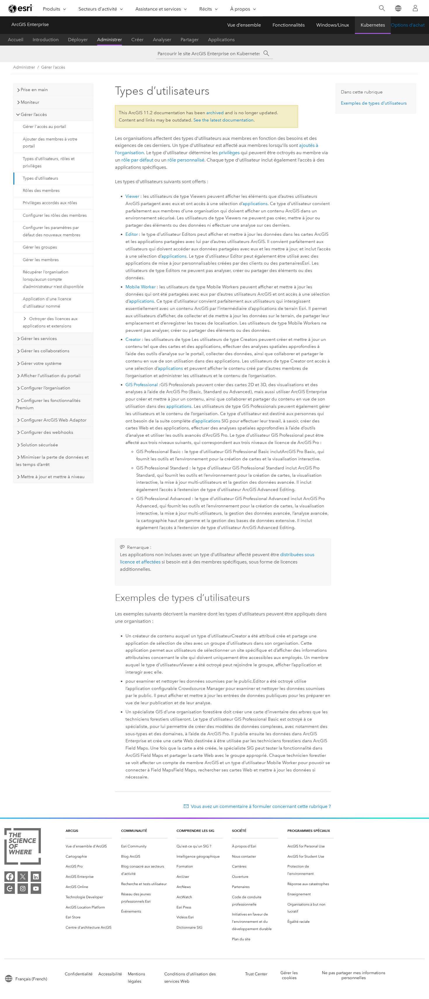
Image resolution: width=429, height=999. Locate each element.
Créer (137, 39)
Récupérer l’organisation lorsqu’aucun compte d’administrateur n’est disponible (53, 279)
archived (215, 112)
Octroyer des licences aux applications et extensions (50, 322)
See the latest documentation (223, 120)
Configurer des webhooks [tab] (47, 432)
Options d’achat (408, 25)
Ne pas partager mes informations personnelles (353, 975)
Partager (190, 39)
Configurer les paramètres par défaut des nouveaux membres (51, 231)
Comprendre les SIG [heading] (195, 830)
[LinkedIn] (36, 876)
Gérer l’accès (53, 67)
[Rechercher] (382, 8)
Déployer (78, 39)
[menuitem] (89, 846)
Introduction (46, 39)
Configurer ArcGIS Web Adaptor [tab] (53, 420)
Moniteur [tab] (30, 102)
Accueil (15, 39)
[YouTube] (36, 888)
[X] (23, 876)
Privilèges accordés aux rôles (50, 202)
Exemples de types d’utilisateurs (374, 103)
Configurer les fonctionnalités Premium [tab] (48, 404)
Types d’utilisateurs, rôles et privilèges (48, 162)
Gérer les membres (41, 259)
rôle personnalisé (186, 160)
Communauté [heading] (134, 830)
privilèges (229, 152)
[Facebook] (9, 876)
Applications (221, 39)
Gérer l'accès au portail (44, 126)
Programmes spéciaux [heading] (308, 830)
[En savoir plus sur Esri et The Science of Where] (22, 847)
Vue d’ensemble (244, 25)
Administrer (109, 39)
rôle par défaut (137, 160)
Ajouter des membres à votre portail (50, 143)
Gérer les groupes (40, 247)
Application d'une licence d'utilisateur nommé (47, 302)
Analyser (162, 39)
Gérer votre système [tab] (41, 363)
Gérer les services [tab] (39, 338)
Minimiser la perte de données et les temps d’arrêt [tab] (52, 461)
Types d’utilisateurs (40, 178)
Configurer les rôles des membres (55, 215)
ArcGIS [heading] (72, 830)
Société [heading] (239, 830)
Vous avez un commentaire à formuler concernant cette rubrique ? (261, 806)
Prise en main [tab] (34, 89)
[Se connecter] (415, 8)
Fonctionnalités (289, 25)
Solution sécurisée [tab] (39, 445)
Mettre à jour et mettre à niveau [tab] (53, 476)
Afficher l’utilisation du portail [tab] (51, 375)
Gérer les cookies (289, 975)
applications (255, 203)
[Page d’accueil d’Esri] (20, 8)
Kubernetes (373, 25)
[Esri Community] (9, 888)
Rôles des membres (41, 190)
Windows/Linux (332, 25)
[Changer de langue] (398, 8)
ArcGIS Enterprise (30, 24)
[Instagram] (23, 888)
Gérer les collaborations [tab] (45, 350)
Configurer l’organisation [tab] (45, 388)
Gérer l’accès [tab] (34, 114)
